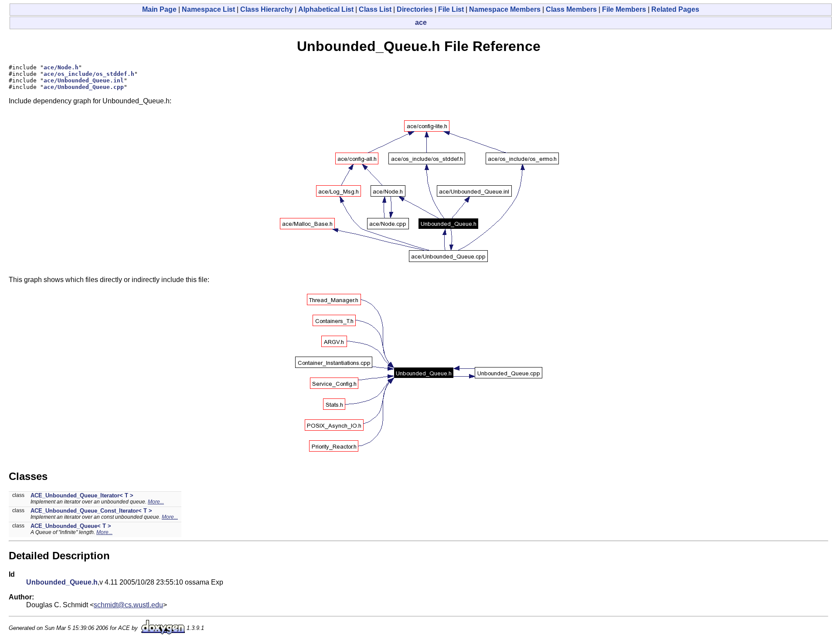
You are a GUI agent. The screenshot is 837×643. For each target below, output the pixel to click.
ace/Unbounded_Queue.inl (84, 80)
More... (156, 502)
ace (421, 22)
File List (451, 9)
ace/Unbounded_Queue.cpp (84, 87)
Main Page (159, 9)
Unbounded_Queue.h (62, 582)
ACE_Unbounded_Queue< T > (71, 526)
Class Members (571, 9)
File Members (624, 9)
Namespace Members (505, 9)
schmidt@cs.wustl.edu (128, 605)
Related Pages (675, 9)
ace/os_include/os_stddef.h (89, 74)
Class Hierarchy (266, 9)
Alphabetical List (326, 9)
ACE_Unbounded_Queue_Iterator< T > (82, 495)
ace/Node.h (61, 67)
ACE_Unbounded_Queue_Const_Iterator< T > (91, 510)
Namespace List (208, 9)
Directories (415, 9)
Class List (375, 9)
